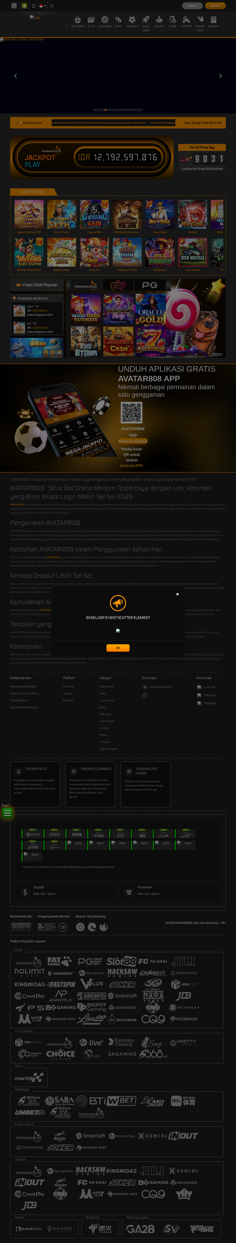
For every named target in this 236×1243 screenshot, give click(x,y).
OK (118, 648)
